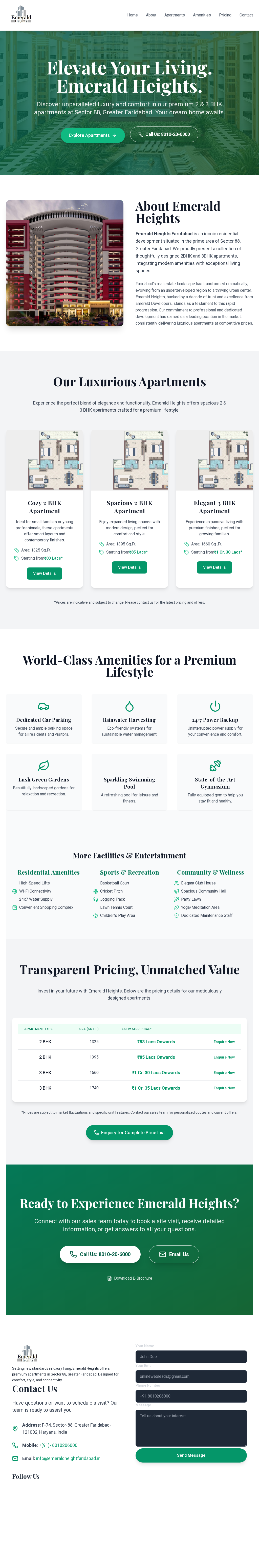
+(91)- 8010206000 (58, 1445)
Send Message (191, 1455)
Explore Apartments (89, 135)
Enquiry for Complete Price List (133, 1132)
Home (132, 15)
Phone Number (148, 1385)
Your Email (145, 1366)
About (151, 15)
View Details (44, 573)
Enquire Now (224, 1042)
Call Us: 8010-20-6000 (167, 134)
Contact (246, 15)
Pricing (225, 15)
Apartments (174, 15)
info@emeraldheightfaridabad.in (68, 1458)
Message (143, 1405)
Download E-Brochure (133, 1278)
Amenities (202, 15)
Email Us (179, 1254)
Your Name (145, 1346)
